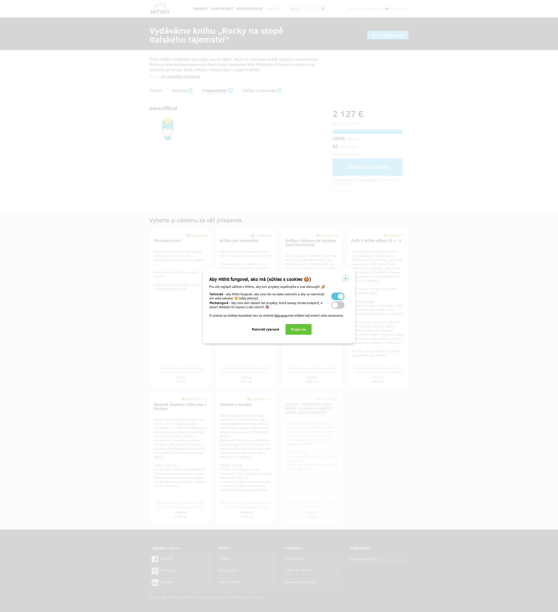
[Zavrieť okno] (345, 278)
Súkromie (281, 316)
